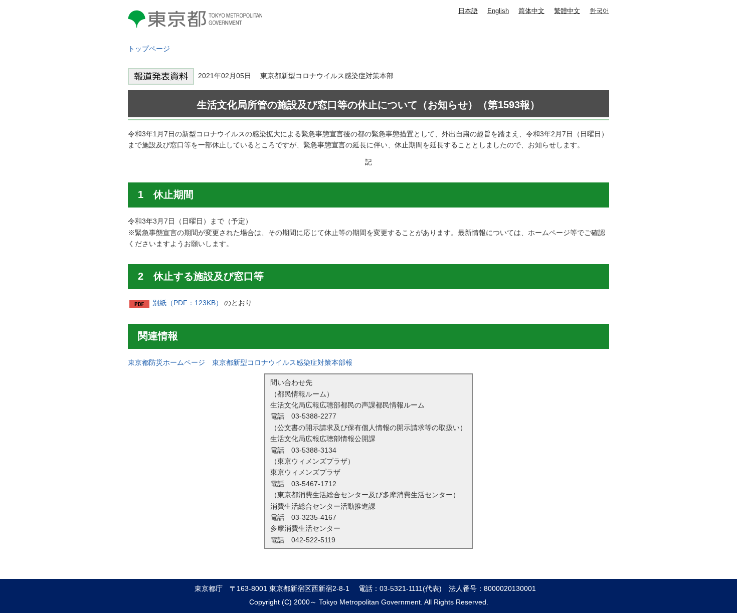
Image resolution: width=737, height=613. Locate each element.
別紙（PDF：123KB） (187, 303)
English (498, 11)
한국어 (599, 11)
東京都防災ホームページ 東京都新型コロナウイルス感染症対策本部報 (240, 362)
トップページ (149, 49)
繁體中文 (567, 11)
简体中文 (531, 11)
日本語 (468, 11)
